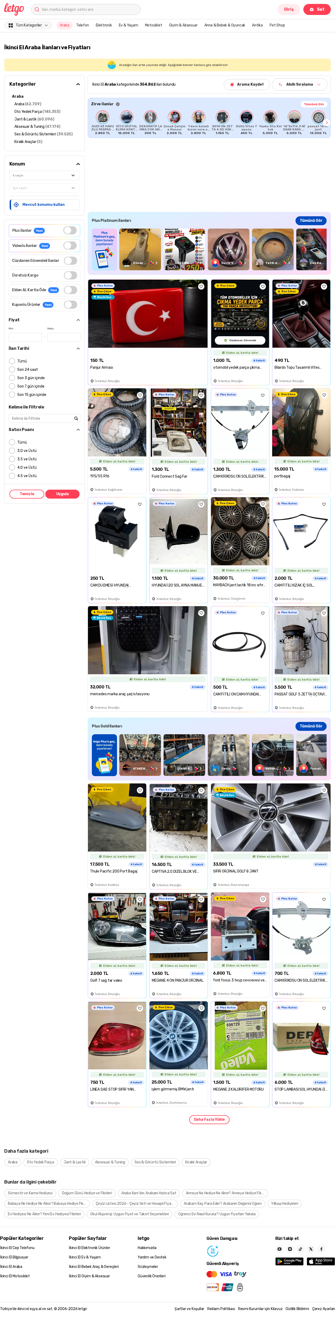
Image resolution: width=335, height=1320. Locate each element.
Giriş (289, 9)
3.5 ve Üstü (27, 459)
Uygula (62, 494)
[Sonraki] (327, 122)
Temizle (27, 494)
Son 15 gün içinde (31, 395)
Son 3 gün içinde (31, 378)
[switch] (70, 230)
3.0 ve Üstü (27, 451)
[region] (209, 123)
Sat (321, 9)
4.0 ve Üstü (27, 467)
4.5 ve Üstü (27, 476)
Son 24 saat (27, 369)
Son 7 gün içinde (30, 386)
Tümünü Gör (314, 104)
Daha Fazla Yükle (209, 1119)
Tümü (22, 361)
